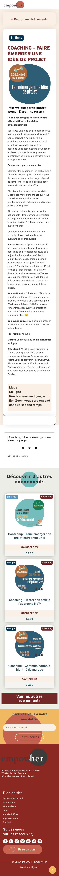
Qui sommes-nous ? (13, 798)
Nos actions (9, 802)
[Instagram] (17, 841)
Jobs (5, 810)
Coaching (23, 456)
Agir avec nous (10, 818)
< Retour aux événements (29, 20)
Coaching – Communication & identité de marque (29, 668)
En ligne (16, 38)
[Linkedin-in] (11, 841)
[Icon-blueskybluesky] (22, 841)
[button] (22, 448)
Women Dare (9, 806)
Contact (7, 822)
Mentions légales (29, 867)
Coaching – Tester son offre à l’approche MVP (29, 602)
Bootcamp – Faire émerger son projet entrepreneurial (29, 536)
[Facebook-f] (5, 841)
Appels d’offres (10, 814)
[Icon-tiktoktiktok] (34, 841)
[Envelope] (40, 841)
